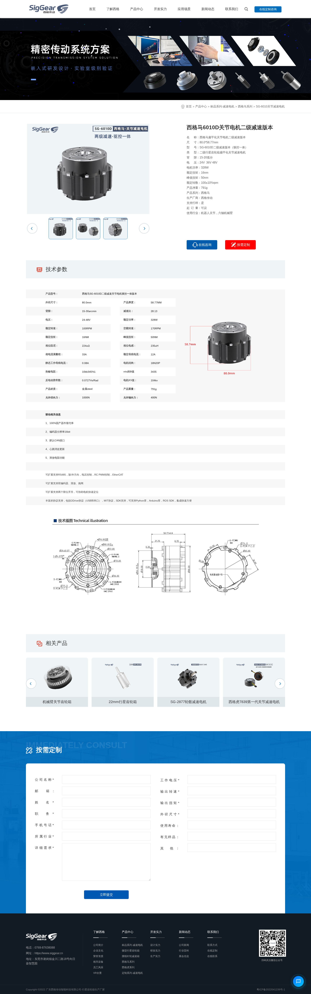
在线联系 (212, 956)
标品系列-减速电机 (222, 106)
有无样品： (169, 837)
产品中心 (136, 9)
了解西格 (112, 9)
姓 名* (44, 802)
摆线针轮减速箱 (130, 956)
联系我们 (231, 9)
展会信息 (184, 956)
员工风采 (98, 967)
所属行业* (44, 836)
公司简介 (98, 945)
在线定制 (212, 950)
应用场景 (184, 9)
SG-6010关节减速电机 (270, 106)
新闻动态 (207, 9)
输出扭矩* (169, 803)
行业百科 (184, 950)
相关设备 (98, 961)
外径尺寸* (169, 814)
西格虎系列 (128, 967)
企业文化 (98, 950)
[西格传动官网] (48, 9)
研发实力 (155, 950)
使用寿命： (169, 825)
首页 (92, 9)
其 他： (169, 848)
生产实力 (155, 956)
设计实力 (155, 945)
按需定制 (243, 245)
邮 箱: (44, 791)
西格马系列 (245, 106)
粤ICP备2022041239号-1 (271, 989)
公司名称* (44, 779)
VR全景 (97, 972)
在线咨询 (205, 245)
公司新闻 (184, 945)
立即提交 (106, 894)
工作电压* (169, 780)
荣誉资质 (98, 956)
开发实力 (160, 9)
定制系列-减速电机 (132, 972)
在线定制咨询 (268, 9)
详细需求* (44, 848)
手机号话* (44, 825)
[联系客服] (298, 981)
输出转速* (169, 791)
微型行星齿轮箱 (130, 950)
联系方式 (212, 945)
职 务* (44, 814)
